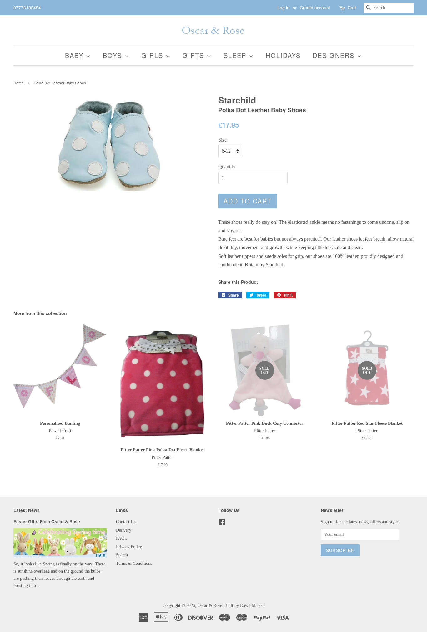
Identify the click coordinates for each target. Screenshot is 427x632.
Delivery (123, 530)
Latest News (26, 510)
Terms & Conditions (134, 563)
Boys (113, 55)
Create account (315, 7)
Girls (153, 55)
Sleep (236, 55)
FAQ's (121, 538)
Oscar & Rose (210, 605)
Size (222, 140)
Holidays (283, 55)
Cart (352, 7)
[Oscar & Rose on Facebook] (221, 523)
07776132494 (27, 7)
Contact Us (125, 521)
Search (122, 555)
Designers (335, 55)
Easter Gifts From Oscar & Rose (46, 521)
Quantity (226, 166)
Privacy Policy (129, 546)
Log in (283, 7)
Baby (75, 55)
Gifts (195, 55)
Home (18, 82)
